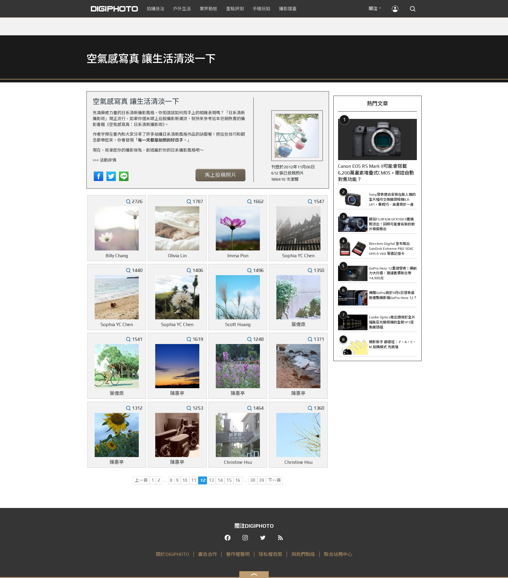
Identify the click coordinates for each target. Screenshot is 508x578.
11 (193, 480)
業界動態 (208, 8)
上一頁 (141, 480)
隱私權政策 (270, 554)
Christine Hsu (238, 462)
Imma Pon (237, 255)
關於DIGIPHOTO (172, 554)
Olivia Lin (177, 255)
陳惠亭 (177, 393)
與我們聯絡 (303, 554)
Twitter (111, 176)
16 (237, 480)
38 (252, 480)
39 (261, 480)
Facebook (98, 176)
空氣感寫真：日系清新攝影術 (136, 124)
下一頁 (274, 480)
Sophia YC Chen (298, 255)
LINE (123, 176)
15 (229, 480)
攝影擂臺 (288, 8)
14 (220, 480)
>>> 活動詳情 (104, 160)
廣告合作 (207, 554)
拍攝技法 (155, 8)
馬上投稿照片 (220, 175)
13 (211, 480)
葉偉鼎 (298, 324)
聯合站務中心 (338, 554)
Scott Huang (237, 324)
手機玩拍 (261, 8)
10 (185, 480)
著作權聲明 (238, 554)
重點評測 (235, 8)
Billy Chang (117, 255)
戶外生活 (182, 8)
